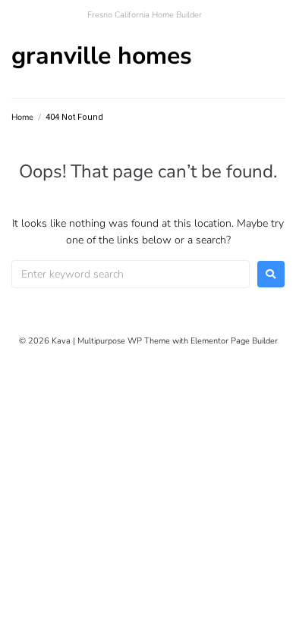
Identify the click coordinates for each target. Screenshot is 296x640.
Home (22, 117)
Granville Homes (101, 55)
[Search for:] (130, 274)
